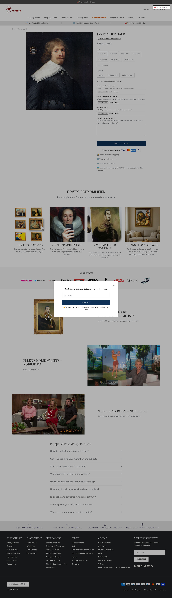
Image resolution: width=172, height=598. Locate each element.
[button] (161, 7)
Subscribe (86, 302)
